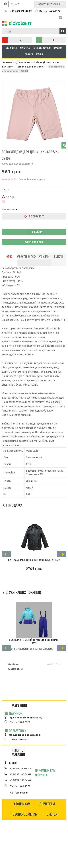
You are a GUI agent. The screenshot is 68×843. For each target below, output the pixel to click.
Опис (9, 256)
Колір (9, 197)
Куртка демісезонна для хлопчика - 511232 (34, 560)
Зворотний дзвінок (48, 4)
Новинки (57, 48)
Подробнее (32, 579)
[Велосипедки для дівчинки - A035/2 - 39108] (34, 114)
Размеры (43, 256)
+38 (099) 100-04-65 (20, 780)
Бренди (39, 54)
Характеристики (26, 256)
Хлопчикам (11, 48)
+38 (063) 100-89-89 (20, 768)
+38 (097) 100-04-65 (20, 774)
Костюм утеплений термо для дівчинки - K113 (34, 641)
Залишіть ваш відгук (32, 179)
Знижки (29, 54)
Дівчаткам (25, 48)
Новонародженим (42, 48)
